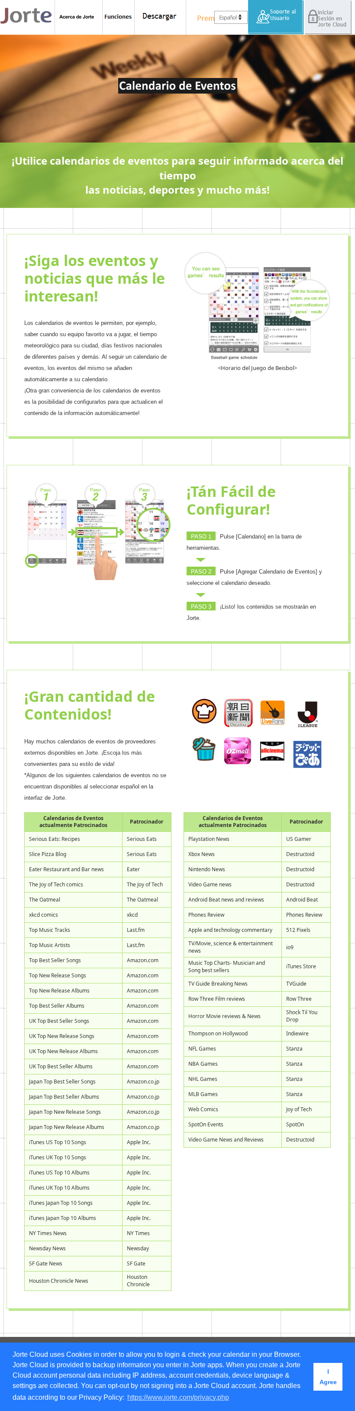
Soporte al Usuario (276, 17)
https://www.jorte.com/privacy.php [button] (178, 1397)
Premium (209, 17)
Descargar (160, 17)
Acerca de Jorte (79, 17)
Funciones (119, 17)
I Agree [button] (328, 1376)
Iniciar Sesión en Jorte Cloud (328, 17)
